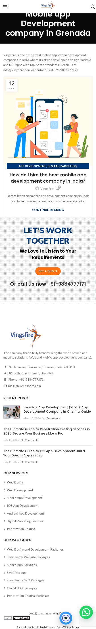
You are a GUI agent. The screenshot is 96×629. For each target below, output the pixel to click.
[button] (86, 612)
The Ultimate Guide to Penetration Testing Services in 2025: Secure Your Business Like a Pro (46, 431)
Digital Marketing (62, 166)
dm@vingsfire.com (28, 386)
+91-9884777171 (66, 284)
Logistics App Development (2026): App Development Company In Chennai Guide (57, 409)
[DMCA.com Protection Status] (48, 618)
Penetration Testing (21, 529)
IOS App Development (23, 505)
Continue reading (48, 210)
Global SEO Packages (22, 588)
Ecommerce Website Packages (28, 557)
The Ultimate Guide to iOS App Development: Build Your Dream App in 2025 (44, 453)
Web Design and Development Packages (35, 549)
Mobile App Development (24, 498)
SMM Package (17, 572)
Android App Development (25, 513)
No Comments (51, 418)
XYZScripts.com (70, 627)
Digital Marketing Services (25, 521)
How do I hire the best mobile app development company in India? (48, 178)
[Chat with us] (65, 618)
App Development (32, 166)
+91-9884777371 (31, 379)
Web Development (20, 490)
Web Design (15, 482)
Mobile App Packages (22, 565)
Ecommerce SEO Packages (25, 580)
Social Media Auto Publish (31, 627)
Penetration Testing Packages (28, 595)
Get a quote (48, 271)
